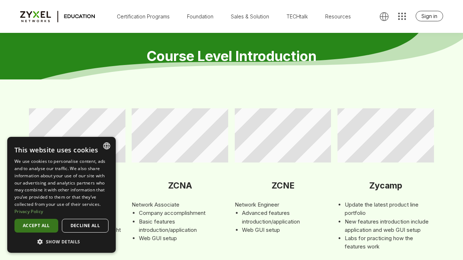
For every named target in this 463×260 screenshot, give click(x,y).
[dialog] (61, 195)
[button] (61, 241)
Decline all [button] (85, 225)
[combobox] (106, 146)
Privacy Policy (28, 211)
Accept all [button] (36, 225)
